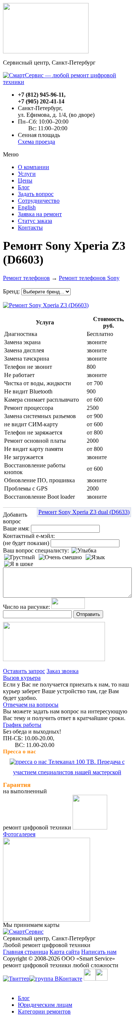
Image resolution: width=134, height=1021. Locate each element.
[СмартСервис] (23, 931)
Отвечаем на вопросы (30, 704)
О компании (33, 167)
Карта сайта (65, 952)
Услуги (27, 174)
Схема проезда (36, 141)
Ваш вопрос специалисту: (36, 550)
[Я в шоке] (18, 564)
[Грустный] (19, 557)
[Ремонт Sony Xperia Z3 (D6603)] (46, 303)
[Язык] (95, 557)
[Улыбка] (83, 550)
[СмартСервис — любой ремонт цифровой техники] (67, 82)
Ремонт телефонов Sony (89, 278)
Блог (24, 187)
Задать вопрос (36, 194)
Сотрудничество (39, 200)
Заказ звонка (63, 671)
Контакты (30, 227)
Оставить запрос (24, 671)
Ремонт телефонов (26, 278)
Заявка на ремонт (40, 214)
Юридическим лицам (45, 1005)
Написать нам (99, 952)
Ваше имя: (16, 528)
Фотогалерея (19, 834)
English (27, 207)
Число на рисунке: (26, 607)
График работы (22, 725)
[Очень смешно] (60, 557)
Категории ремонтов (44, 1011)
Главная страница (25, 952)
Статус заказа (35, 221)
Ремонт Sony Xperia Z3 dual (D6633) (84, 512)
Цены (25, 180)
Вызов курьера (22, 678)
